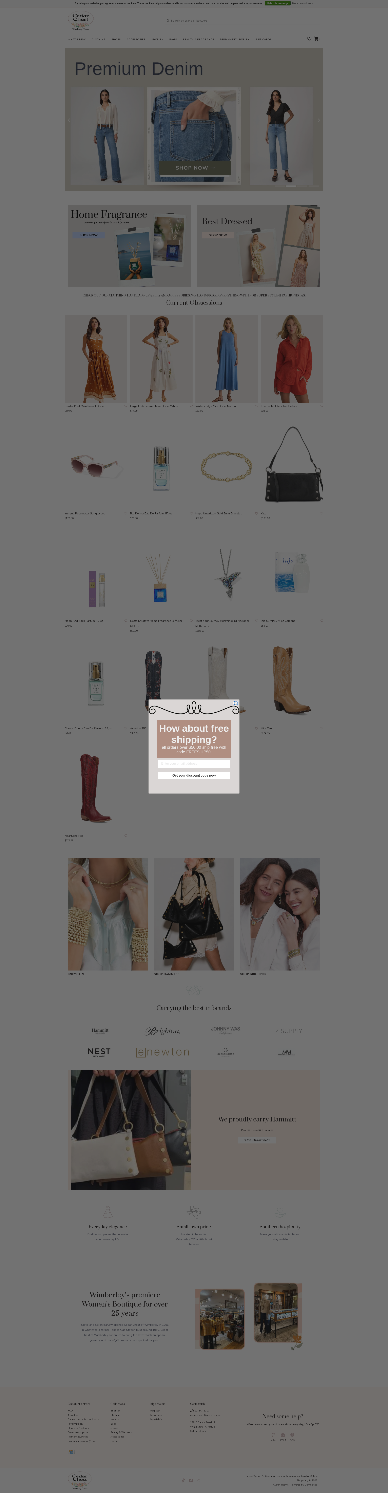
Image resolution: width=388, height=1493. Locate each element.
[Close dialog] (236, 703)
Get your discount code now (194, 775)
